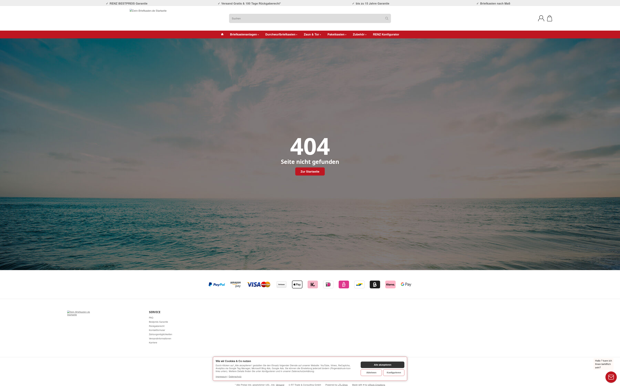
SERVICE (154, 312)
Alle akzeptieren (382, 364)
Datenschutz (235, 376)
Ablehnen (371, 372)
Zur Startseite (310, 171)
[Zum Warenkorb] (549, 18)
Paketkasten (335, 34)
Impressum (221, 376)
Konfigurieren (394, 372)
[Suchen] (387, 18)
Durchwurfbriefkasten (280, 34)
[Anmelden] (541, 18)
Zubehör (359, 34)
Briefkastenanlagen (243, 34)
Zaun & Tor (311, 34)
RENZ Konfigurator (386, 34)
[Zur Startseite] (148, 18)
